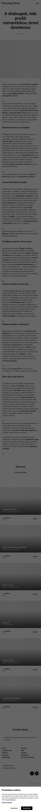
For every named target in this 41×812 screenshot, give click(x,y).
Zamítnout (14, 808)
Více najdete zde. (11, 800)
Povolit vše (26, 808)
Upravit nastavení (7, 802)
